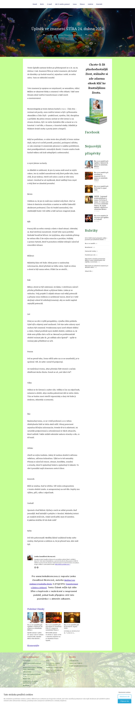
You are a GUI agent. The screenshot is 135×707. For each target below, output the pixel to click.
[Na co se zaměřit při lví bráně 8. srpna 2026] (72, 617)
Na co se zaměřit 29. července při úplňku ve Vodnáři (101, 217)
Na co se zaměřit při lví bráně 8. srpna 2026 (71, 626)
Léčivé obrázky (27, 672)
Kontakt (99, 4)
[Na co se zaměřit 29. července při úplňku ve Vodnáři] (89, 218)
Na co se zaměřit (90, 243)
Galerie (90, 4)
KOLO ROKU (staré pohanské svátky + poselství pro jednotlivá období (96, 238)
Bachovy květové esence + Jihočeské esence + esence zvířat (32, 668)
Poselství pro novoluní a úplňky (54, 667)
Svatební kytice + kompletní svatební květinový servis (30, 682)
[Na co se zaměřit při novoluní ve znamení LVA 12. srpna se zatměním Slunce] (54, 617)
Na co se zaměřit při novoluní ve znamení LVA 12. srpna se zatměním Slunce (53, 627)
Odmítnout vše (124, 697)
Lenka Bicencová (73, 660)
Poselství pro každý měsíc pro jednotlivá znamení (54, 671)
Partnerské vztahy (90, 251)
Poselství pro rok (90, 255)
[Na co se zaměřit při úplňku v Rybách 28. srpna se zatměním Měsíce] (35, 617)
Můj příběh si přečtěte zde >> (62, 564)
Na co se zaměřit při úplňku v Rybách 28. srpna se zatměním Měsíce (35, 627)
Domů (35, 4)
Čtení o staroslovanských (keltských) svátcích (53, 664)
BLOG (42, 4)
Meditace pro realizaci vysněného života (32, 675)
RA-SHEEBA (26, 685)
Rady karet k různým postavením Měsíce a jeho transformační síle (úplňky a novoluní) (95, 260)
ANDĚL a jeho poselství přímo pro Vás (32, 664)
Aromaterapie (26, 660)
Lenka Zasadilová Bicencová (70, 35)
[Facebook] (37, 567)
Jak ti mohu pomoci (62, 4)
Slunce (82, 4)
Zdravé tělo (88, 271)
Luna (75, 4)
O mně (49, 4)
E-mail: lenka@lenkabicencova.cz (78, 666)
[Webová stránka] (35, 567)
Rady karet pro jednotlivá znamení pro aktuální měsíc (96, 266)
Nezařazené (88, 247)
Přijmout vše (124, 701)
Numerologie (26, 678)
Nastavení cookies (124, 692)
